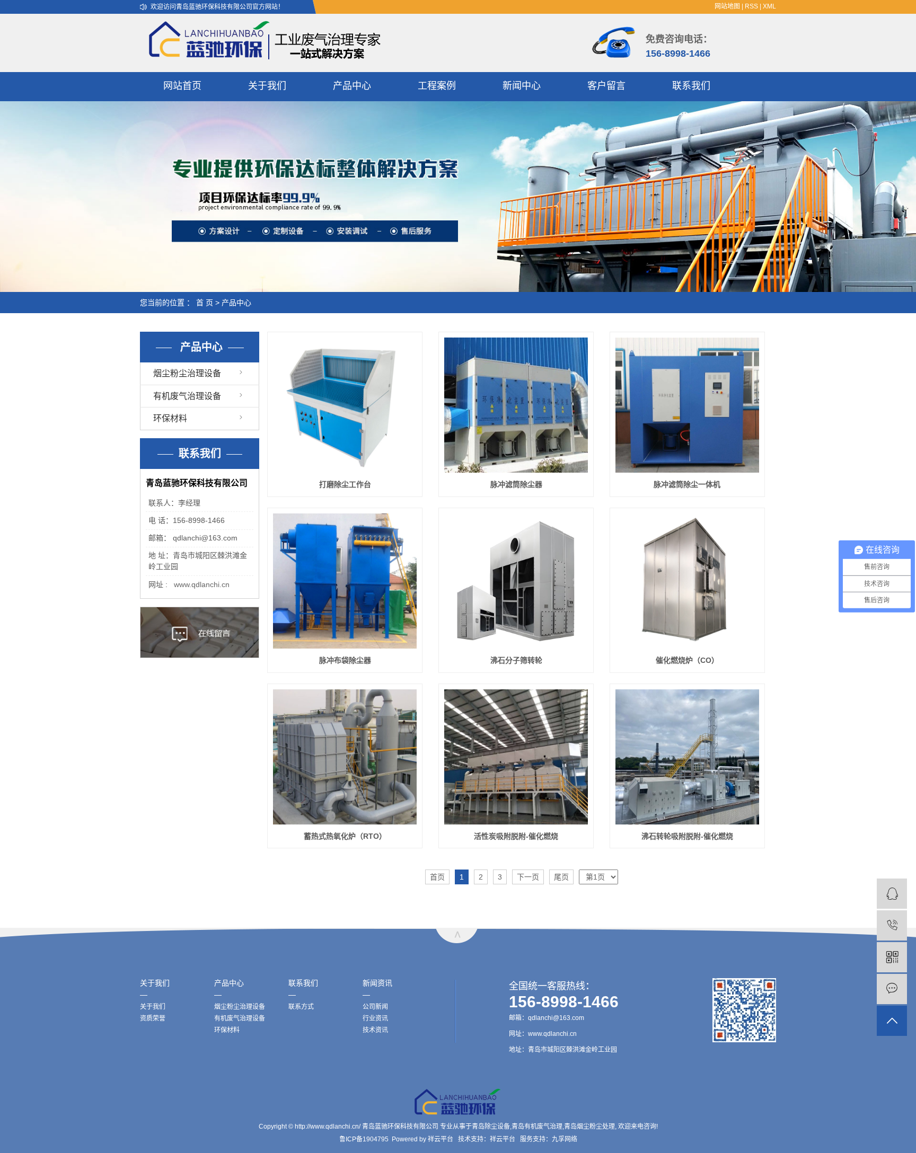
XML (769, 6)
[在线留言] (892, 989)
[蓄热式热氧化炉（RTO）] (345, 756)
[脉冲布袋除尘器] (345, 581)
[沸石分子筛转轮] (516, 581)
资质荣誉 (152, 1018)
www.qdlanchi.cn (202, 584)
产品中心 (352, 86)
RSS (751, 6)
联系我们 (691, 86)
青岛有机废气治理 (537, 1126)
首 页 (204, 302)
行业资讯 (375, 1018)
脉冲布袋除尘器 (345, 660)
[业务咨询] (892, 894)
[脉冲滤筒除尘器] (516, 405)
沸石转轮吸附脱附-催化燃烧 (687, 836)
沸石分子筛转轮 (516, 660)
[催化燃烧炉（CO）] (687, 581)
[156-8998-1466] (892, 925)
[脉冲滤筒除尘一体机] (687, 405)
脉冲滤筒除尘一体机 (687, 484)
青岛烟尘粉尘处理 (589, 1126)
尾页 (561, 877)
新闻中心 (522, 86)
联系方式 (301, 1006)
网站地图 (727, 6)
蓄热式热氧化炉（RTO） (345, 836)
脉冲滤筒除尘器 (516, 484)
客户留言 (606, 86)
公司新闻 (375, 1006)
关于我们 (267, 86)
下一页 (528, 877)
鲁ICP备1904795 (364, 1139)
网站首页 (182, 86)
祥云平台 (440, 1139)
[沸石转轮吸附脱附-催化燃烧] (687, 756)
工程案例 (437, 86)
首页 (437, 877)
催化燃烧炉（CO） (687, 660)
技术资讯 (375, 1030)
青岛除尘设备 (491, 1126)
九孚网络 (564, 1139)
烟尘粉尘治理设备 (187, 373)
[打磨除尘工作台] (345, 405)
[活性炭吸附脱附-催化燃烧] (516, 756)
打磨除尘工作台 (345, 484)
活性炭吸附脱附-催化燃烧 (516, 836)
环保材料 (170, 418)
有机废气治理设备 (187, 396)
